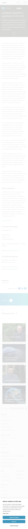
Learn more (5, 513)
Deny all (14, 521)
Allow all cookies (14, 517)
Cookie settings (14, 525)
